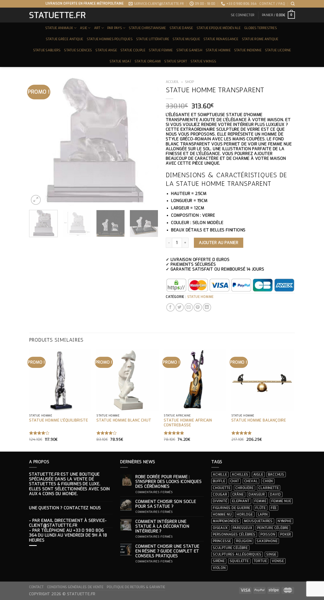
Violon (219, 568)
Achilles (240, 474)
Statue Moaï (120, 61)
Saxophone (267, 541)
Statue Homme (218, 50)
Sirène (219, 561)
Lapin (263, 514)
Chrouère (244, 488)
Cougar (220, 494)
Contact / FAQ (272, 4)
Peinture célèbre (273, 528)
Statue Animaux (59, 28)
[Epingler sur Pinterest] (198, 307)
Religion (244, 541)
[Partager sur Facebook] (170, 307)
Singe (271, 554)
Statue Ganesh (189, 50)
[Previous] (38, 141)
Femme (260, 501)
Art (97, 28)
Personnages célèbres (234, 534)
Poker (285, 534)
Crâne (238, 494)
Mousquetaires (258, 521)
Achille (220, 474)
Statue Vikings (203, 61)
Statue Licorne (278, 50)
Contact (36, 587)
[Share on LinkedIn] (207, 307)
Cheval (251, 481)
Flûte (260, 508)
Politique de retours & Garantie (136, 587)
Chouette (221, 488)
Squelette (239, 561)
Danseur (257, 494)
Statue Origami (148, 61)
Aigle (258, 474)
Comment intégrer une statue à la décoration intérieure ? (162, 526)
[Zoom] (36, 200)
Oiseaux (220, 528)
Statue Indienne (247, 50)
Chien (268, 481)
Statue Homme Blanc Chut (123, 420)
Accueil (172, 81)
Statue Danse (181, 28)
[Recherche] (293, 3)
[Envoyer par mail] (189, 307)
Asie (83, 28)
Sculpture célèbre (230, 548)
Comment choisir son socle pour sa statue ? (165, 504)
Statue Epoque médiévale (219, 28)
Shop (189, 81)
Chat (234, 481)
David (275, 494)
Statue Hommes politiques (110, 39)
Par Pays (114, 28)
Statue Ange (106, 50)
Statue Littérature (152, 39)
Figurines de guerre (231, 508)
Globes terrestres (260, 28)
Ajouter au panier (218, 242)
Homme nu (222, 514)
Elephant (240, 501)
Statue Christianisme (147, 28)
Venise (278, 561)
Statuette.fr (57, 15)
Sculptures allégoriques (237, 554)
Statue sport (175, 61)
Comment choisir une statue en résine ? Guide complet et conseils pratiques (167, 551)
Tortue (260, 561)
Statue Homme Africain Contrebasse (188, 423)
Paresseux (242, 528)
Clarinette (268, 488)
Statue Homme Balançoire (258, 420)
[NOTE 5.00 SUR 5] (174, 433)
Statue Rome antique (260, 39)
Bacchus (276, 474)
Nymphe (285, 521)
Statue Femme (161, 50)
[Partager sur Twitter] (179, 307)
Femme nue (281, 501)
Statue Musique (186, 39)
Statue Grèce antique (64, 39)
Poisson (267, 534)
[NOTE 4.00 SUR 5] (39, 433)
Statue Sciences (78, 50)
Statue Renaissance (221, 39)
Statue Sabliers (47, 50)
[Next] (149, 141)
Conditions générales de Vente (75, 587)
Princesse (222, 541)
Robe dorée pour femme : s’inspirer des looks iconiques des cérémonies (168, 481)
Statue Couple (132, 50)
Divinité (220, 501)
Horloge (245, 514)
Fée (274, 508)
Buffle (219, 481)
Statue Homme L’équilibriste (58, 420)
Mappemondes (226, 521)
